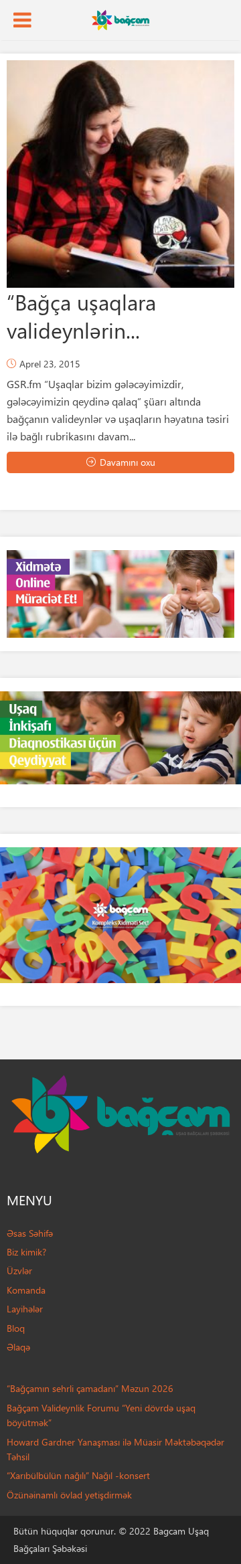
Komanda (26, 1290)
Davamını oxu (127, 462)
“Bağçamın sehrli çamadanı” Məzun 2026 (90, 1388)
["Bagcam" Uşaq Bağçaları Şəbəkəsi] (120, 18)
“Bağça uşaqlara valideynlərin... (81, 315)
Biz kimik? (26, 1251)
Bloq (16, 1328)
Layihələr (25, 1308)
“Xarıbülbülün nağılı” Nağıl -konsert (78, 1475)
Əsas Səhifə (30, 1233)
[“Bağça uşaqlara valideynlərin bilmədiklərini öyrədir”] (120, 174)
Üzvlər (19, 1270)
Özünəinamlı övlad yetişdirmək (69, 1494)
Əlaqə (18, 1346)
